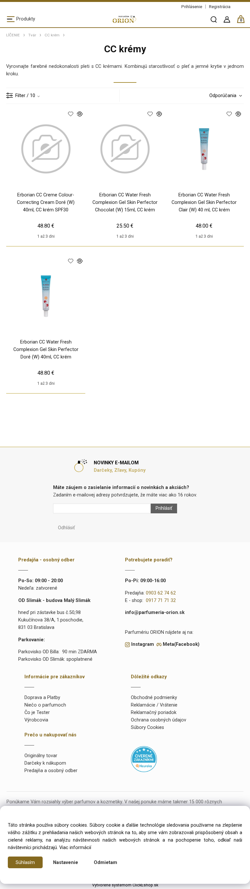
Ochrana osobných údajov (158, 720)
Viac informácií (75, 847)
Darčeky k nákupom (45, 763)
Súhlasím (25, 862)
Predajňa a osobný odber (50, 770)
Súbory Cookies (147, 727)
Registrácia (219, 6)
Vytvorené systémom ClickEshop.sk (125, 885)
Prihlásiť (164, 508)
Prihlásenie (191, 6)
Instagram (142, 644)
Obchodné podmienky (154, 697)
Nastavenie (65, 862)
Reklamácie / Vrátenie (154, 705)
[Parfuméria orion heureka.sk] (144, 759)
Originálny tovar (40, 755)
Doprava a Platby (42, 697)
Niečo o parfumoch (45, 705)
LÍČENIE (13, 35)
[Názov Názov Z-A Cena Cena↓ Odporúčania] (223, 95)
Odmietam (105, 862)
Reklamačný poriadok (153, 712)
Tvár (32, 35)
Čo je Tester (37, 712)
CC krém (52, 35)
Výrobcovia (36, 720)
